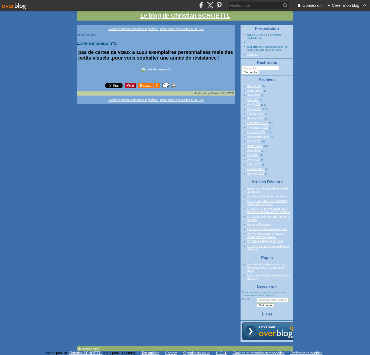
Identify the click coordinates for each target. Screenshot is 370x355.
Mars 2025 (254, 164)
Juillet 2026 (255, 90)
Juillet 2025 (255, 146)
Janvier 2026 (256, 118)
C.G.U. (221, 353)
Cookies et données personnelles (259, 353)
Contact (252, 54)
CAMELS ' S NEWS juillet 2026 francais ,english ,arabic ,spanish (268, 210)
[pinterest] (219, 5)
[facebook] (201, 5)
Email (245, 299)
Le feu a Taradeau (259, 224)
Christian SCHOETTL (85, 353)
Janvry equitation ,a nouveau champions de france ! (266, 235)
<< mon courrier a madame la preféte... (133, 29)
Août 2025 (254, 141)
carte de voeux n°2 (96, 43)
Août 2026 (254, 86)
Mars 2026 (254, 109)
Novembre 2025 (258, 127)
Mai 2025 (253, 155)
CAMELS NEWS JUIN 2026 (265, 241)
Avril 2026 (254, 104)
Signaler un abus (196, 353)
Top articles (150, 353)
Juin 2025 (254, 150)
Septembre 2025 (258, 136)
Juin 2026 (254, 95)
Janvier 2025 (256, 173)
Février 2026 (256, 113)
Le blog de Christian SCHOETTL (185, 15)
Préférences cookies (306, 353)
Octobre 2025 (256, 132)
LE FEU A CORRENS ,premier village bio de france (267, 202)
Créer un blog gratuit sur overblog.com (272, 331)
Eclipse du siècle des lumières (267, 196)
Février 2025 (256, 169)
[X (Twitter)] (210, 5)
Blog (250, 34)
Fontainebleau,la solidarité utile (267, 229)
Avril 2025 (254, 159)
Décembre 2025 (258, 123)
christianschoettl (88, 348)
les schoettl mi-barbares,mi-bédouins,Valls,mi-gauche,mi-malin (266, 267)
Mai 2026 (253, 100)
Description (255, 46)
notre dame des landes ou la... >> (182, 29)
